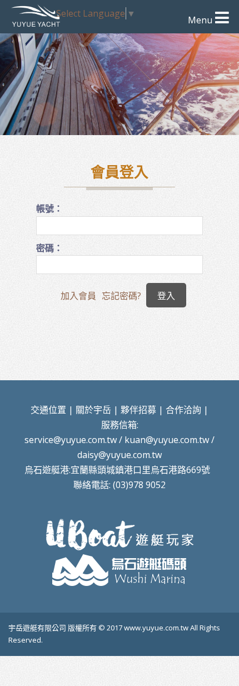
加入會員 (78, 296)
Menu (200, 20)
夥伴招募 (138, 410)
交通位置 (48, 410)
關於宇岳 (93, 410)
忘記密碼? (121, 296)
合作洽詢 (183, 410)
